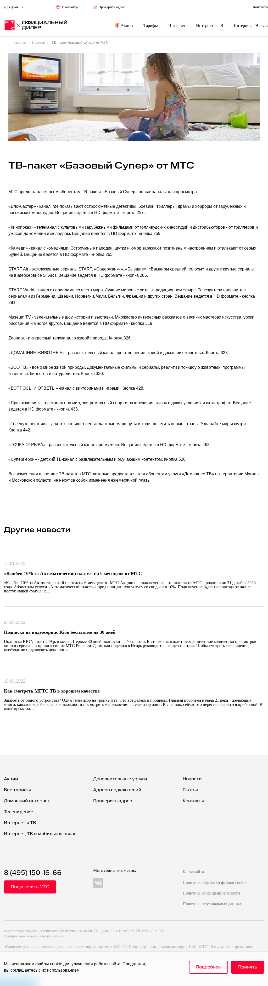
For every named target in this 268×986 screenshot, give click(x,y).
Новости (38, 42)
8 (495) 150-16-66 (33, 873)
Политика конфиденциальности (211, 893)
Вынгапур (70, 7)
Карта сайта (193, 871)
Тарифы (150, 25)
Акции (127, 25)
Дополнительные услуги (120, 779)
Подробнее (208, 967)
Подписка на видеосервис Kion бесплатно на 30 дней (59, 632)
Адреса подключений (117, 790)
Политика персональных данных (212, 904)
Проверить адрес (111, 7)
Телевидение (18, 812)
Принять (247, 967)
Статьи (190, 790)
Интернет (177, 25)
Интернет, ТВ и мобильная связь (40, 834)
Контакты (193, 801)
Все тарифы (17, 790)
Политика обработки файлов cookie (214, 882)
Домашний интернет (27, 801)
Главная (19, 42)
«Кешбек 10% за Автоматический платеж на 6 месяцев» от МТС (73, 573)
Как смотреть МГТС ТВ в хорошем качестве (52, 691)
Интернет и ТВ (209, 25)
